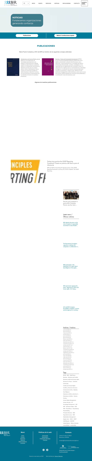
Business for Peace (67, 381)
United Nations (66, 423)
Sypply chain (66, 419)
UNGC (71, 419)
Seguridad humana (67, 414)
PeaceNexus (69, 408)
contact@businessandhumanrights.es (68, 440)
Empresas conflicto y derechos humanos (71, 394)
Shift (74, 414)
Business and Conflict (73, 377)
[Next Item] (76, 195)
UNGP (75, 419)
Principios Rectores (67, 412)
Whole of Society (74, 423)
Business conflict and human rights (71, 379)
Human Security (66, 402)
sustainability (73, 425)
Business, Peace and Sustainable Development (66, 59)
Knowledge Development (69, 404)
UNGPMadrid (66, 421)
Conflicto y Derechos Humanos (70, 387)
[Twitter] (47, 450)
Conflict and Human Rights (69, 385)
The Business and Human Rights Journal (30, 59)
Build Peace (72, 375)
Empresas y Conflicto (68, 396)
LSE (76, 404)
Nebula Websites (59, 456)
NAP (64, 406)
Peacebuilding (66, 410)
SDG (74, 412)
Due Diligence (66, 391)
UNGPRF (72, 421)
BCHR (64, 375)
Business (65, 377)
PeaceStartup (76, 408)
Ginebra (65, 398)
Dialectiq (75, 389)
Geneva (75, 396)
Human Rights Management (69, 400)
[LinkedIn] (44, 450)
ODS (76, 406)
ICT (72, 402)
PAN (64, 408)
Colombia (75, 381)
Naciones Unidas (70, 406)
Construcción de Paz (68, 389)
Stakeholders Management (69, 417)
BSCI (68, 375)
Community (65, 383)
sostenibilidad (66, 425)
